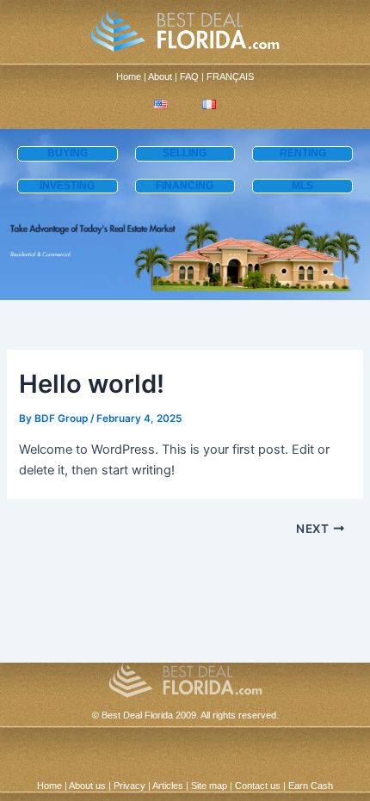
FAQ (189, 76)
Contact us (258, 785)
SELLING (185, 153)
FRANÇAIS (230, 76)
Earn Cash (310, 785)
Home (128, 76)
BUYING (67, 153)
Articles (167, 785)
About (160, 76)
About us (87, 785)
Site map (209, 785)
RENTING (303, 153)
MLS (302, 186)
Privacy (129, 785)
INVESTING (67, 186)
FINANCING (184, 186)
